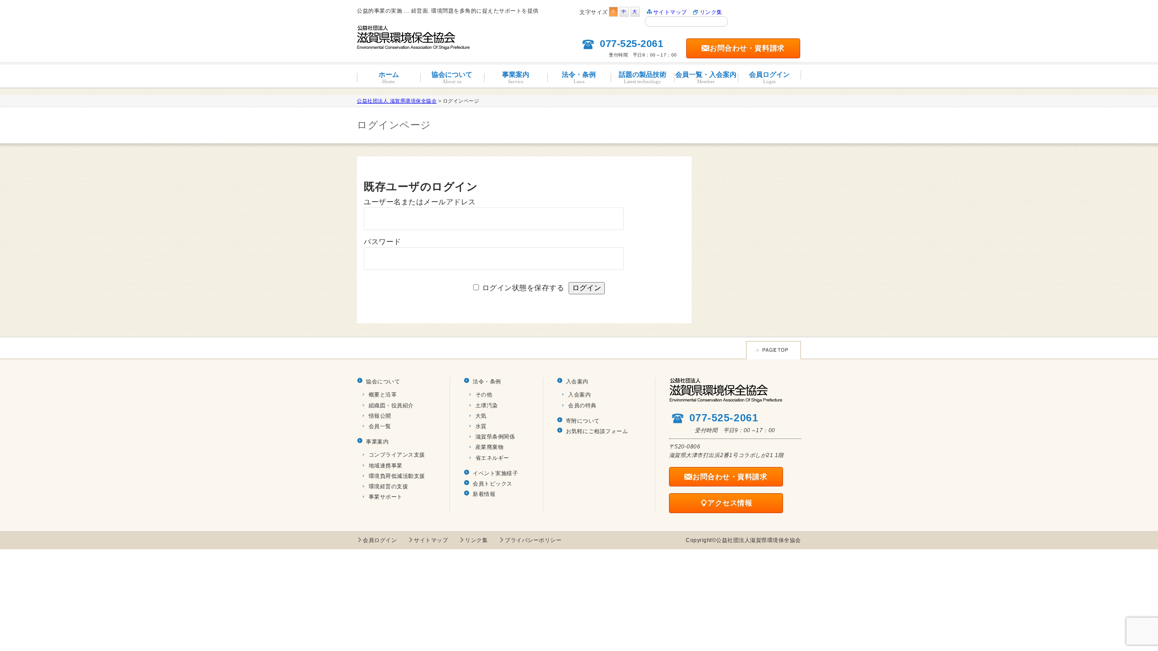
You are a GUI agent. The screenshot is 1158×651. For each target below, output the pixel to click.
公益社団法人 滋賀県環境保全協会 (397, 101)
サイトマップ (670, 12)
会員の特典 (582, 405)
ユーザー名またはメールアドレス (420, 202)
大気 (481, 416)
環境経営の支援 (388, 486)
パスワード (382, 241)
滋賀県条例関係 (495, 437)
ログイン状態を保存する (523, 288)
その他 (484, 395)
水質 (481, 426)
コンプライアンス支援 (397, 455)
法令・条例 (579, 77)
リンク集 (711, 12)
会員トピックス (493, 484)
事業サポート (386, 497)
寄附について (583, 421)
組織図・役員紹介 (391, 405)
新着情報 (484, 494)
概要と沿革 (383, 395)
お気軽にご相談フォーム (597, 431)
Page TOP (773, 350)
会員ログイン (769, 77)
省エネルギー (492, 458)
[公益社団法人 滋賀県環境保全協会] (413, 45)
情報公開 (380, 416)
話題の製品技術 (642, 77)
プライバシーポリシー (533, 540)
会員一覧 (380, 426)
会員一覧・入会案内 (705, 77)
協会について (452, 77)
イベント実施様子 (495, 473)
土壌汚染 (486, 405)
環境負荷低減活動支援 (397, 476)
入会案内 (577, 381)
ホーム (389, 77)
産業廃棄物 (489, 447)
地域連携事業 (386, 465)
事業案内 (515, 77)
